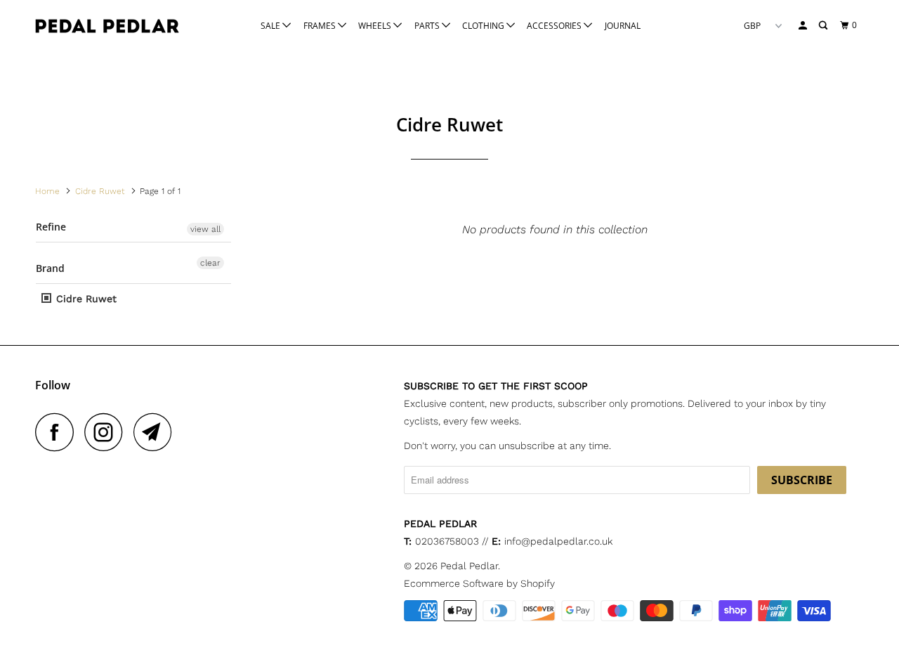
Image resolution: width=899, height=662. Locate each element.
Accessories (555, 26)
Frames (320, 26)
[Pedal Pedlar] (107, 26)
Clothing (484, 26)
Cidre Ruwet (85, 298)
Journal (623, 26)
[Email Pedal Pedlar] (156, 432)
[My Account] (803, 25)
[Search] (824, 25)
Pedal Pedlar (469, 565)
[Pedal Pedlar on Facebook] (58, 432)
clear (210, 263)
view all (205, 229)
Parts (428, 26)
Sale (271, 26)
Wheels (375, 26)
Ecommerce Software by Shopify (479, 583)
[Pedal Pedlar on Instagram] (107, 432)
